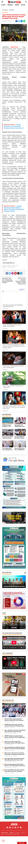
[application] (14, 642)
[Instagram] (12, 273)
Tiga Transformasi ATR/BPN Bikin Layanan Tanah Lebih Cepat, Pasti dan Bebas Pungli (20, 425)
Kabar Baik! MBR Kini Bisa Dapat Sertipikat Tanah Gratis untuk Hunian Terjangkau (19, 437)
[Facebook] (7, 273)
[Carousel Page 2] (6, 586)
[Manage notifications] (3, 841)
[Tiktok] (18, 273)
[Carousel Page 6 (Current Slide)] (13, 586)
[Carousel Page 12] (24, 586)
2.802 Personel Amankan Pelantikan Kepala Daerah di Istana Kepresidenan (21, 281)
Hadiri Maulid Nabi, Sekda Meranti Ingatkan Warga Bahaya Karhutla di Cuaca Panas (14, 759)
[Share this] (16, 21)
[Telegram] (21, 273)
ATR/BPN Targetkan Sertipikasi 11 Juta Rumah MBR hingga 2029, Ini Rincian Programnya (6, 425)
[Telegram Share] (22, 21)
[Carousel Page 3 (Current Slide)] (16, 627)
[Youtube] (15, 273)
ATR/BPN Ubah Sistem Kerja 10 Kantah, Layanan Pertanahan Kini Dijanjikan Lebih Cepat (14, 725)
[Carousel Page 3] (8, 586)
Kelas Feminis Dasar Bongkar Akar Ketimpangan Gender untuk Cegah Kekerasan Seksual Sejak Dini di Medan (14, 742)
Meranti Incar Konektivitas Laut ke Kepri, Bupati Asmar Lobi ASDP (12, 582)
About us (23, 832)
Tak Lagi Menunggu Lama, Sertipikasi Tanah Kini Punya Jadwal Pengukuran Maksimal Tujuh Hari (7, 449)
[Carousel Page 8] (16, 586)
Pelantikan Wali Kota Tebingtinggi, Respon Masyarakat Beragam (7, 280)
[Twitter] (10, 273)
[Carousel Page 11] (22, 586)
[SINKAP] (14, 2)
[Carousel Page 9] (18, 586)
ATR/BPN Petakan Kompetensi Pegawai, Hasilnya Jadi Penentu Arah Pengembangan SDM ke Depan (14, 736)
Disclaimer (17, 832)
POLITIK (5, 13)
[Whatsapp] (24, 21)
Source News (11, 267)
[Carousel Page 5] (11, 586)
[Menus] (2, 2)
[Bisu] (21, 647)
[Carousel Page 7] (15, 586)
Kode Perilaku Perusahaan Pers (12, 834)
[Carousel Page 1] (4, 586)
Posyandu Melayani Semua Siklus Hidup (13, 622)
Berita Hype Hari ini (8, 263)
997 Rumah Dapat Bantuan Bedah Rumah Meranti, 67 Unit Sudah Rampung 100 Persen (14, 765)
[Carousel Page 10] (20, 586)
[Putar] (4, 647)
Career (2, 834)
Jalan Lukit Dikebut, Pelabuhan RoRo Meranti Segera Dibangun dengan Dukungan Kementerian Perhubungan (14, 731)
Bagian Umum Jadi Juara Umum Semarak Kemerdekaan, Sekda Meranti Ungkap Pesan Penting (14, 753)
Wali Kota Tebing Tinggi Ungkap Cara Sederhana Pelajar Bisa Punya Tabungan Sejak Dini (13, 719)
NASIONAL (4, 21)
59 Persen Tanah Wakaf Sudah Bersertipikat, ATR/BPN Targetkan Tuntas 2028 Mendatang (7, 437)
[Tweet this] (19, 21)
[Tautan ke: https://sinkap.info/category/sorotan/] (25, 573)
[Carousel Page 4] (9, 586)
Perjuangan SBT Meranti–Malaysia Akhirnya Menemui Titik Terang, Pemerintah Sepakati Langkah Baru (14, 748)
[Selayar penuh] (24, 647)
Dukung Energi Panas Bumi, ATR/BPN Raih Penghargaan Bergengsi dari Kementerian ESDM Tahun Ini (20, 449)
